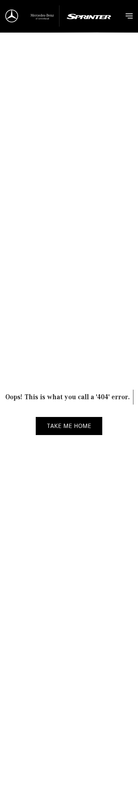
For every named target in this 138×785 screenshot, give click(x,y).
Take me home (69, 425)
